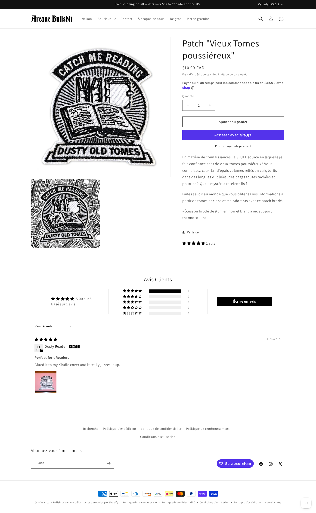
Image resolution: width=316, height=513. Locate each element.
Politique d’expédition (247, 502)
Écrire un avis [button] (244, 301)
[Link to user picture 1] (45, 382)
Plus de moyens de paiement (233, 146)
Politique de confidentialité (178, 502)
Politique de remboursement (208, 429)
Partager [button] (193, 232)
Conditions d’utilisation (214, 502)
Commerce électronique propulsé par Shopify (90, 502)
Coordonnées (273, 502)
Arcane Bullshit (53, 502)
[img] (45, 339)
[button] (106, 19)
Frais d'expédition (194, 74)
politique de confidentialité (161, 429)
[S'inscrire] (109, 463)
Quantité (188, 96)
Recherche (91, 429)
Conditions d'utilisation (158, 437)
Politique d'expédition (119, 429)
